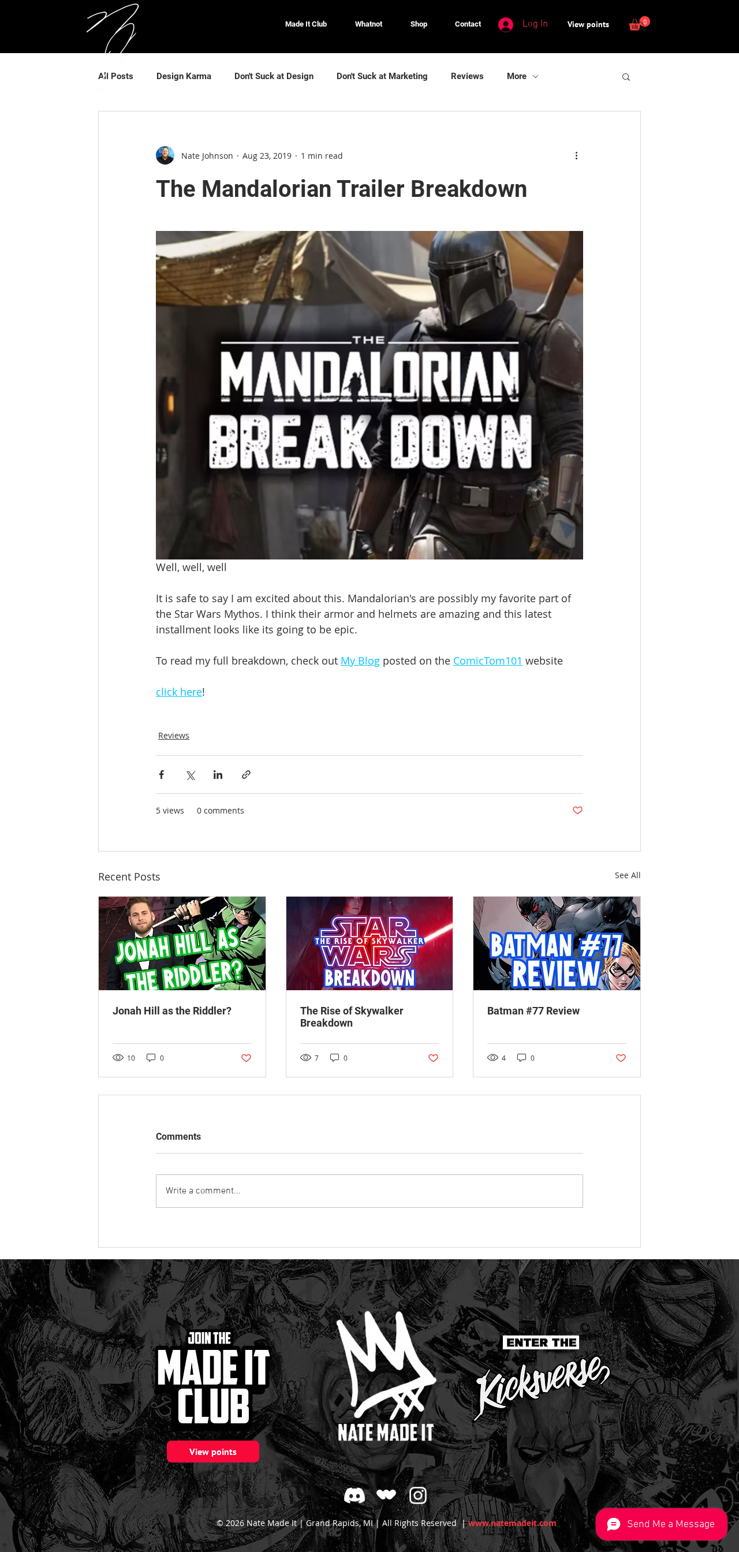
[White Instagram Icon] (418, 1495)
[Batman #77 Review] (556, 943)
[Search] (640, 26)
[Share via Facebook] (161, 774)
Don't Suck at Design (273, 76)
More (517, 76)
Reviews (467, 76)
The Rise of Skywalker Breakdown (352, 1017)
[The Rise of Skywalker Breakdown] (369, 943)
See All (628, 875)
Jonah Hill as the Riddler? (172, 1011)
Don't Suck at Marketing (382, 76)
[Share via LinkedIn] (217, 774)
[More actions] (576, 155)
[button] (412, 24)
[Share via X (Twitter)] (189, 774)
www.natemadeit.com (512, 1522)
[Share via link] (246, 774)
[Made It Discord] (354, 1495)
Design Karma (183, 76)
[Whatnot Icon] (386, 1495)
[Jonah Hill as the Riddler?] (182, 943)
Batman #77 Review (533, 1011)
